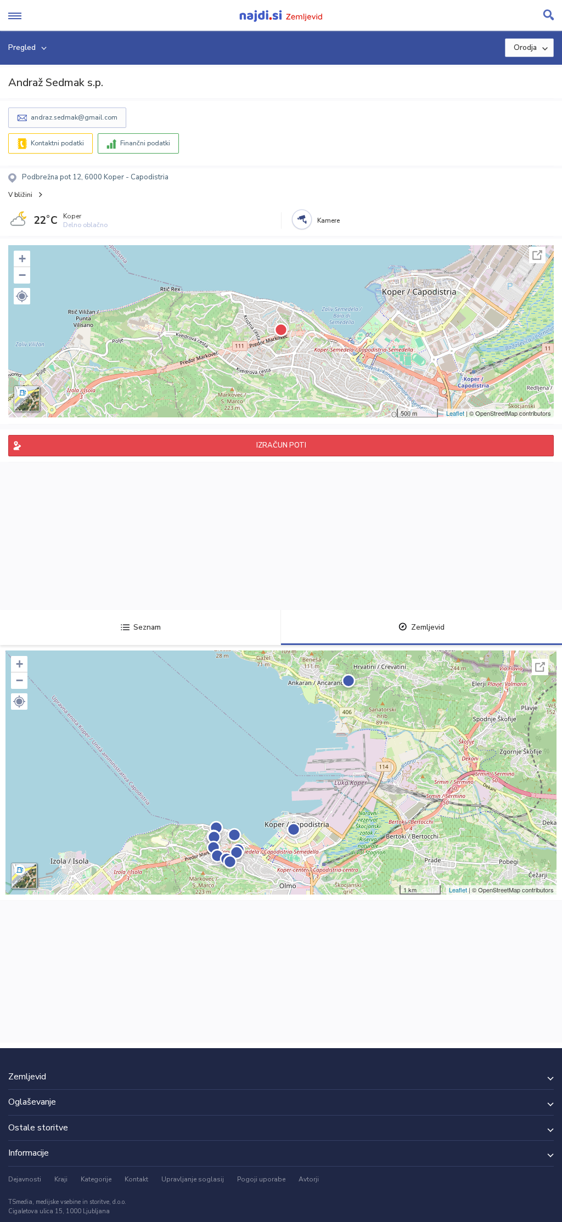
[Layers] (27, 399)
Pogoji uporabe (261, 1179)
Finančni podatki (145, 143)
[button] (22, 296)
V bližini (20, 194)
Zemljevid (428, 627)
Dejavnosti (24, 1179)
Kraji (61, 1179)
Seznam (147, 627)
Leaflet (455, 413)
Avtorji (309, 1179)
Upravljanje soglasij (192, 1179)
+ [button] (22, 258)
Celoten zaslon (537, 255)
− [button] (22, 275)
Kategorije (96, 1179)
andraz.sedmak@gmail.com (74, 117)
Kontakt (136, 1179)
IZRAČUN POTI (281, 445)
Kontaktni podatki (57, 143)
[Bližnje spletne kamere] (302, 219)
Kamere (328, 220)
